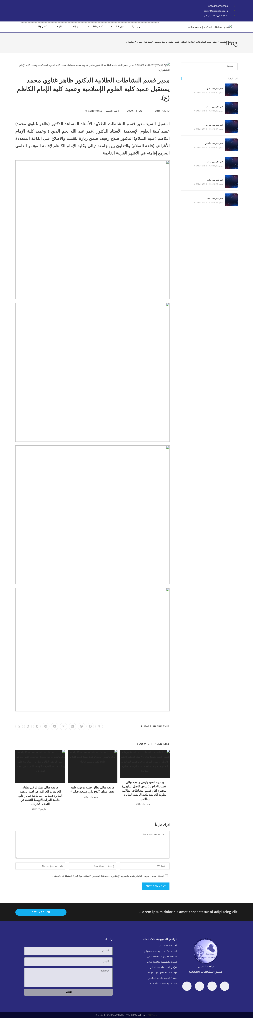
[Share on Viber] (63, 726)
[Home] (237, 41)
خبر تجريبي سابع (215, 106)
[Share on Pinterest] (81, 726)
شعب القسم (95, 27)
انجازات (76, 27)
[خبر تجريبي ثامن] (231, 89)
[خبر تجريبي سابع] (231, 108)
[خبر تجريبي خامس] (231, 144)
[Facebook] (224, 986)
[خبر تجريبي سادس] (231, 126)
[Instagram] (187, 986)
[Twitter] (199, 986)
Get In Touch (41, 912)
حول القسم (117, 27)
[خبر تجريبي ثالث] (231, 181)
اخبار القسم (112, 110)
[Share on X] (99, 726)
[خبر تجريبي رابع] (231, 163)
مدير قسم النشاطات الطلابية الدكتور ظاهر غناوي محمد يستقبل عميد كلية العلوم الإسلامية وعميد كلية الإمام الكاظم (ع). (158, 41)
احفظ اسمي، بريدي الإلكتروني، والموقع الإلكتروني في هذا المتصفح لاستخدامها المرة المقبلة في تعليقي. (108, 875)
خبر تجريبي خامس (214, 143)
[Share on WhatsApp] (19, 726)
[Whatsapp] (212, 986)
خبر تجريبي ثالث (215, 179)
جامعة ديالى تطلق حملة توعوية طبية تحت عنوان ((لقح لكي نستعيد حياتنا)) (92, 789)
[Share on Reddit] (45, 726)
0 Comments (93, 110)
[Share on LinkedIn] (72, 726)
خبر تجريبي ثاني (215, 198)
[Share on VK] (54, 726)
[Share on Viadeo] (28, 726)
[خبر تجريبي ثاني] (231, 199)
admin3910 (162, 110)
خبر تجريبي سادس (213, 124)
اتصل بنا (43, 27)
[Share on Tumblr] (37, 726)
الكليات (60, 27)
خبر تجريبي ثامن (215, 88)
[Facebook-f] (25, 10)
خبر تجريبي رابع (215, 161)
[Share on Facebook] (90, 726)
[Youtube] (36, 10)
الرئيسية (137, 27)
